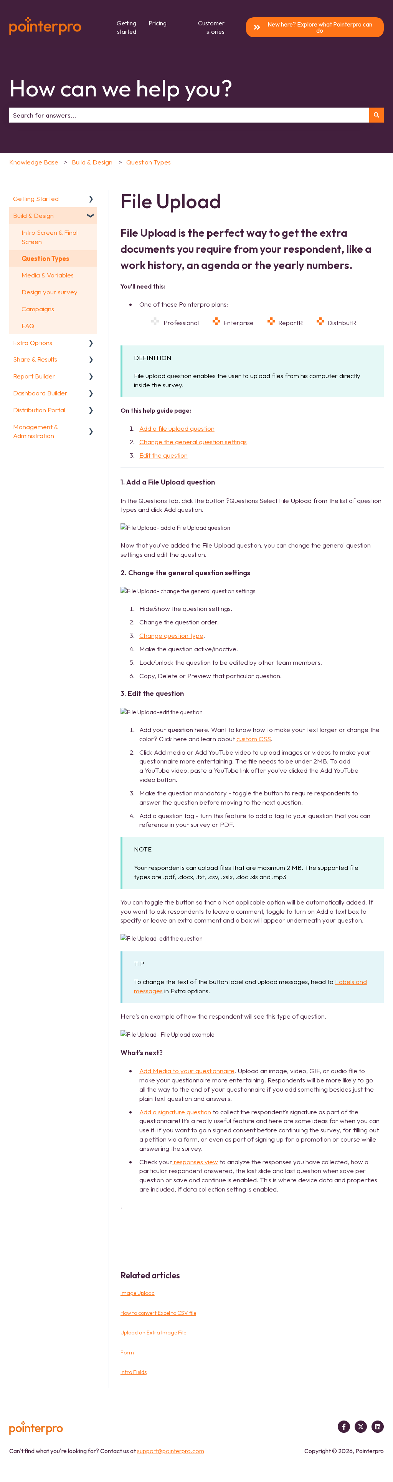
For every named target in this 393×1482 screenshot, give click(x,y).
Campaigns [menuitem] (37, 309)
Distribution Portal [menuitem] (39, 410)
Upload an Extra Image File (153, 1332)
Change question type (171, 635)
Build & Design (92, 162)
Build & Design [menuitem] (33, 215)
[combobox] (189, 115)
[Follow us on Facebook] (344, 1427)
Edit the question (163, 455)
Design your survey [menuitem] (49, 292)
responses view (195, 1162)
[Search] (376, 115)
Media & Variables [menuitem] (47, 275)
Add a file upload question (177, 428)
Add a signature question (175, 1112)
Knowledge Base (33, 162)
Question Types (148, 162)
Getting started (126, 27)
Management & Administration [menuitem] (35, 431)
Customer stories (211, 27)
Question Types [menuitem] (45, 258)
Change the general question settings (193, 442)
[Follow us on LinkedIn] (378, 1427)
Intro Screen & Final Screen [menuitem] (49, 237)
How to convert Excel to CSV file (158, 1312)
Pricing (158, 23)
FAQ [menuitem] (27, 326)
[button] (91, 199)
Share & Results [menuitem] (35, 359)
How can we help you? (121, 88)
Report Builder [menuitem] (34, 376)
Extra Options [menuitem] (32, 343)
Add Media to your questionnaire (186, 1071)
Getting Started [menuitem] (36, 198)
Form (127, 1352)
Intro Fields (134, 1372)
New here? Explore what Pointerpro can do (320, 27)
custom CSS (253, 739)
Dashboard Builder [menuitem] (40, 393)
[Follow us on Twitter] (361, 1427)
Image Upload (138, 1292)
